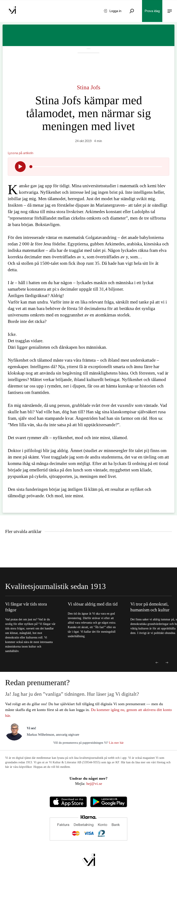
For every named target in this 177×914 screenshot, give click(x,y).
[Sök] (131, 11)
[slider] (30, 166)
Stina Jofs (88, 87)
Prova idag (152, 11)
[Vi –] (12, 11)
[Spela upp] (20, 166)
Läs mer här (116, 742)
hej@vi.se (94, 783)
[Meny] (170, 11)
